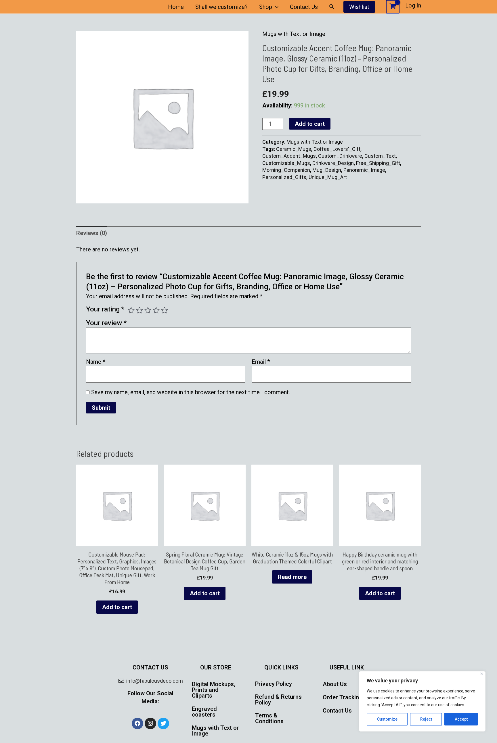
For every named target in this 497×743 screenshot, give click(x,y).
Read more (292, 576)
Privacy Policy (273, 683)
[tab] (91, 233)
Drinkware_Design (333, 163)
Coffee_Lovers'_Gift (337, 149)
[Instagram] (150, 723)
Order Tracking (342, 697)
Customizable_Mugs (286, 163)
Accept (461, 719)
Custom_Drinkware (340, 156)
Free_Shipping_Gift (378, 163)
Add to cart (310, 123)
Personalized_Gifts (284, 177)
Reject (426, 719)
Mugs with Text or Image (293, 33)
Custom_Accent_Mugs (289, 156)
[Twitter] (163, 723)
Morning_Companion (286, 170)
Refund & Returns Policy (278, 699)
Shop (265, 6)
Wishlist (359, 6)
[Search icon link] (331, 6)
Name (95, 361)
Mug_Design (326, 170)
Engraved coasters (204, 711)
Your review (106, 323)
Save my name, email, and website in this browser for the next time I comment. (190, 392)
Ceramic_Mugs (293, 149)
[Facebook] (137, 723)
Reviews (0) (91, 233)
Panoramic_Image (364, 170)
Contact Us (304, 6)
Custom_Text (380, 156)
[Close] (481, 674)
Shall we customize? (221, 6)
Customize (387, 719)
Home (176, 6)
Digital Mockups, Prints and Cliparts (213, 690)
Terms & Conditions (269, 718)
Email (261, 361)
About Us (335, 684)
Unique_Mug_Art (328, 177)
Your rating (105, 309)
